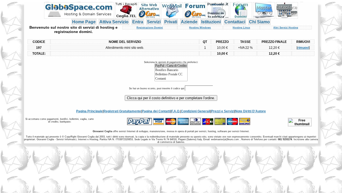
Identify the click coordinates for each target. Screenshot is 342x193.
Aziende (189, 22)
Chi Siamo (259, 22)
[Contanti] (171, 79)
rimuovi (303, 48)
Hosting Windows (200, 27)
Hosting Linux (241, 27)
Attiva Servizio (114, 22)
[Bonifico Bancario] (171, 70)
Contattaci (234, 22)
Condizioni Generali (195, 111)
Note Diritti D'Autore (250, 111)
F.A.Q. (175, 111)
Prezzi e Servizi (222, 111)
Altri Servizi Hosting (285, 27)
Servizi (154, 22)
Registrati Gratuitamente (122, 111)
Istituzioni (211, 22)
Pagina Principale (89, 111)
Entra (137, 22)
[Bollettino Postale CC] (171, 74)
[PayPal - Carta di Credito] (171, 66)
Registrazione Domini (150, 27)
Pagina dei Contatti (156, 111)
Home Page (84, 22)
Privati (170, 22)
